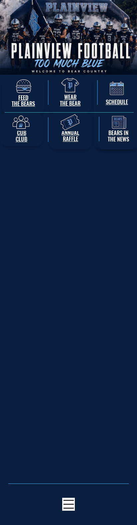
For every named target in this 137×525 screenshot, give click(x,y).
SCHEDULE (117, 102)
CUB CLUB (21, 136)
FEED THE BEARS (23, 100)
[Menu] (68, 504)
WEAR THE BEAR (70, 100)
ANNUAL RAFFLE (70, 135)
